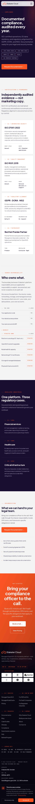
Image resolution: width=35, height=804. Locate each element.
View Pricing (17, 631)
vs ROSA (4, 749)
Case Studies (5, 721)
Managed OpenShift (7, 697)
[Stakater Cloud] (10, 4)
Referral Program (6, 737)
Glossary (4, 725)
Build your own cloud (25, 718)
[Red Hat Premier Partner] (28, 675)
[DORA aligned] (17, 680)
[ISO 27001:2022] (6, 675)
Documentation (6, 715)
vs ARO (11, 749)
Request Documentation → (14, 67)
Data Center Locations (8, 731)
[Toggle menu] (31, 3)
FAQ (2, 734)
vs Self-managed (26, 752)
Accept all (26, 800)
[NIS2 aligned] (28, 680)
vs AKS (10, 752)
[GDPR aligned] (6, 680)
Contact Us (22, 725)
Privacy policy (22, 762)
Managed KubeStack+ (8, 700)
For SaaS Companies (25, 700)
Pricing (3, 703)
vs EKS (3, 752)
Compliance (5, 728)
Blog (2, 718)
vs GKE (16, 752)
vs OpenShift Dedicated (23, 749)
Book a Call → (18, 624)
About (21, 721)
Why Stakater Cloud (25, 715)
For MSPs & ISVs (23, 697)
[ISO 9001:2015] (17, 675)
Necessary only (9, 800)
